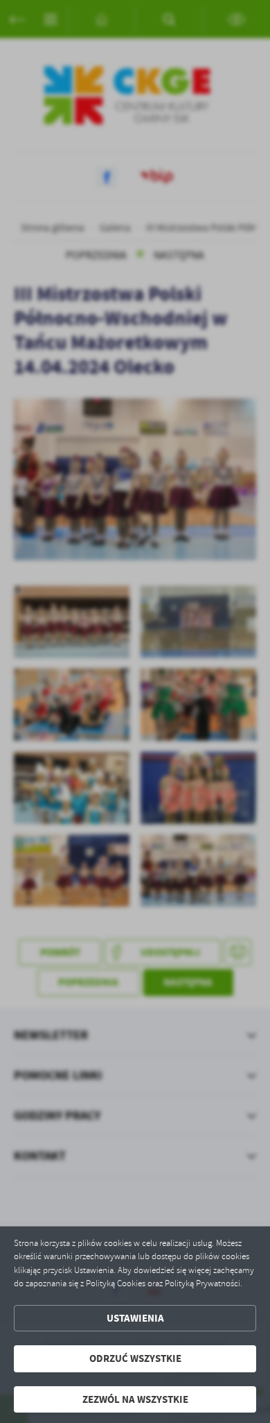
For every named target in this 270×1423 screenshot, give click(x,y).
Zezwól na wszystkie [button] (135, 1399)
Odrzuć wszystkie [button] (135, 1358)
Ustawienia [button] (135, 1318)
